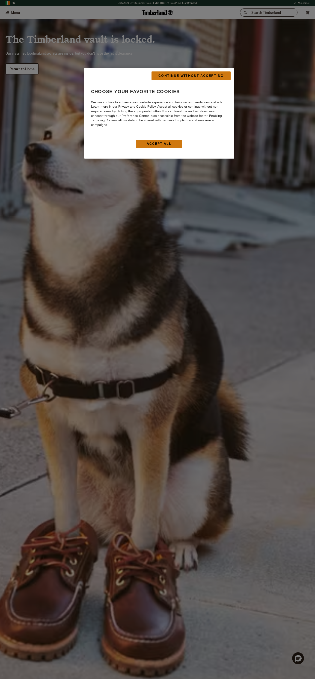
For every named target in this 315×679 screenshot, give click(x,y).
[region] (159, 113)
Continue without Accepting (191, 75)
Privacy (123, 106)
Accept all (159, 143)
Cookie (141, 106)
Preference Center (135, 115)
